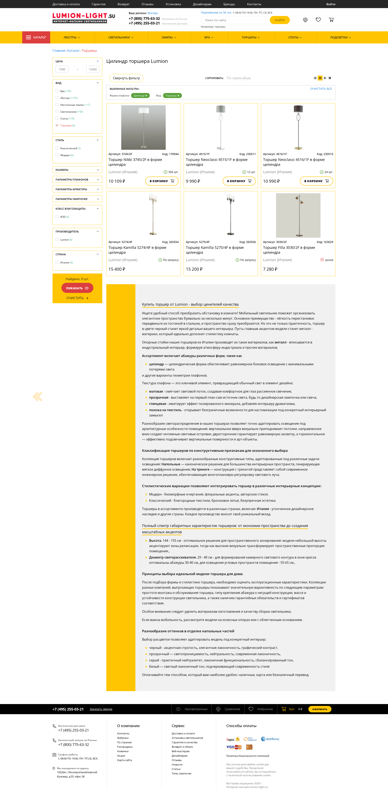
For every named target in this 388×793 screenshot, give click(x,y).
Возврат (124, 4)
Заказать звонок (101, 709)
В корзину (159, 181)
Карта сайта (124, 760)
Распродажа (125, 747)
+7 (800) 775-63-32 (158, 18)
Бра (65, 91)
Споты (67, 118)
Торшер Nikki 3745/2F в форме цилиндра (135, 162)
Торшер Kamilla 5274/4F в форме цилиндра (137, 250)
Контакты (254, 4)
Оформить (319, 709)
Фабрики (123, 738)
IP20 (64, 217)
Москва (153, 13)
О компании (128, 725)
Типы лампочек (182, 773)
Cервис (178, 725)
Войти (330, 4)
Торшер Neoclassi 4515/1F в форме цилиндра (217, 162)
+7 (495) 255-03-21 (158, 23)
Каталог (39, 37)
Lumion (66, 239)
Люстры (69, 98)
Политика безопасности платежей (247, 756)
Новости (177, 764)
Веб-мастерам (181, 751)
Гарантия (98, 4)
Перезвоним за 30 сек (216, 12)
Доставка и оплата (66, 4)
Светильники (71, 111)
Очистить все (321, 89)
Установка (173, 4)
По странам (124, 742)
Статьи (176, 769)
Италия (66, 262)
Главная (59, 50)
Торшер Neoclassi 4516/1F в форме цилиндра (294, 162)
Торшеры (171, 95)
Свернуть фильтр (126, 78)
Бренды (229, 4)
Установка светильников (187, 738)
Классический (70, 148)
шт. (292, 709)
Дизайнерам (202, 4)
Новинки (123, 751)
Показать (74, 288)
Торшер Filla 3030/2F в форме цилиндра (289, 250)
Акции (121, 755)
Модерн (67, 155)
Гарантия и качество (185, 742)
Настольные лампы (75, 105)
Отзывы (148, 4)
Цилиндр (139, 95)
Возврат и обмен (182, 747)
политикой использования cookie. (249, 775)
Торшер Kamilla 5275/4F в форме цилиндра (215, 250)
